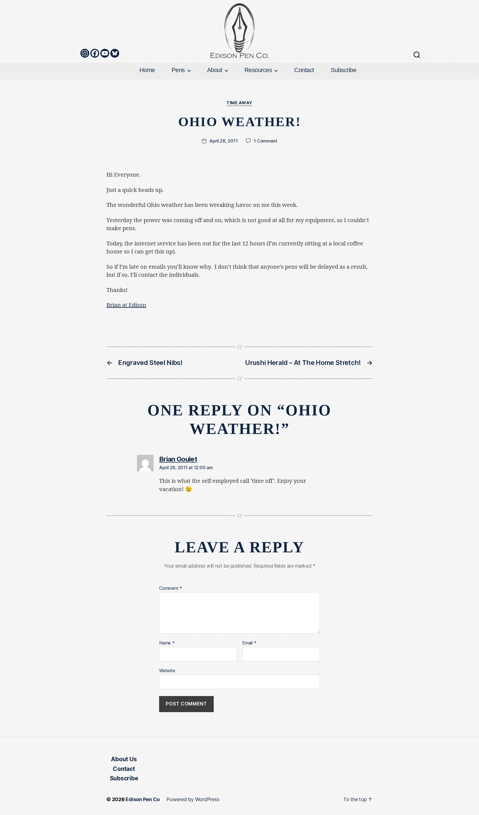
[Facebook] (94, 53)
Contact (304, 70)
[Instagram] (84, 53)
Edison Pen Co (143, 799)
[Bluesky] (114, 53)
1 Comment (265, 141)
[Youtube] (104, 53)
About (214, 70)
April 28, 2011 (223, 141)
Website (167, 670)
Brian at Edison (126, 305)
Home (147, 70)
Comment (170, 588)
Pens (178, 70)
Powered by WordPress (192, 799)
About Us (124, 759)
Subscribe (343, 70)
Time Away (239, 102)
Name (167, 643)
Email (249, 643)
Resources (258, 70)
